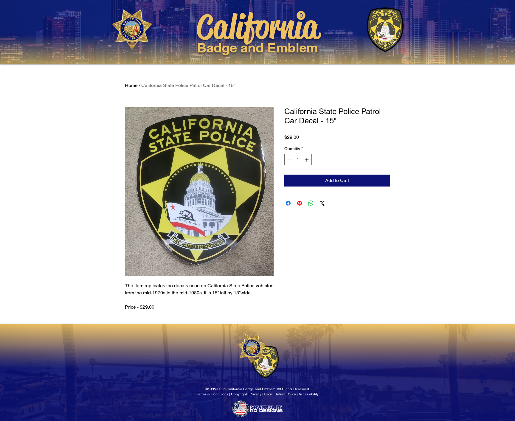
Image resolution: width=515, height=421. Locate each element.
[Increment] (307, 159)
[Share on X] (322, 203)
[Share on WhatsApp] (310, 203)
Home (131, 85)
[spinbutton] (298, 159)
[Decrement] (289, 159)
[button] (301, 15)
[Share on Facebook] (288, 203)
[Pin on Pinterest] (299, 203)
